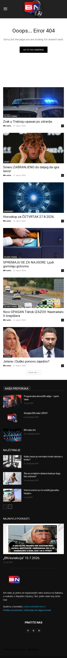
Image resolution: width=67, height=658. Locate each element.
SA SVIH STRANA (10, 116)
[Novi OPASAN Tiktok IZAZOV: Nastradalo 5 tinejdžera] (33, 293)
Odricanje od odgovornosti (37, 610)
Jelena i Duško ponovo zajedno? (26, 361)
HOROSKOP (8, 211)
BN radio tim (30, 430)
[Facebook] (28, 631)
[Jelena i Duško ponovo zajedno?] (33, 342)
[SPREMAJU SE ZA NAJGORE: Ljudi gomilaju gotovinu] (33, 243)
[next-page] (10, 507)
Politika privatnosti (12, 610)
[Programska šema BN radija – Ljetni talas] (12, 401)
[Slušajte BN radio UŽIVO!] (12, 418)
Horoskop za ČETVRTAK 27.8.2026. (29, 217)
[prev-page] (5, 507)
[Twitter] (33, 631)
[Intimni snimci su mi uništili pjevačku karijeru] (12, 495)
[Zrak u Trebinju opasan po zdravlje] (33, 102)
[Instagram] (39, 631)
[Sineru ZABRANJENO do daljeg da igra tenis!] (33, 148)
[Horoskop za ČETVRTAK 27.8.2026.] (33, 197)
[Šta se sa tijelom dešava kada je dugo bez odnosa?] (12, 478)
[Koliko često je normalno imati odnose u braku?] (12, 461)
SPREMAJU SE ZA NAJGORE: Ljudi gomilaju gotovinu (28, 264)
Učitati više (32, 372)
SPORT (7, 162)
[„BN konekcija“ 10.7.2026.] (33, 539)
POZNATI (7, 356)
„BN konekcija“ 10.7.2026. (21, 558)
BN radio (7, 126)
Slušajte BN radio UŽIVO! (36, 413)
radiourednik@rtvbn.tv (34, 606)
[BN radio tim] (12, 435)
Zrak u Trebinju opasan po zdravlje (27, 121)
